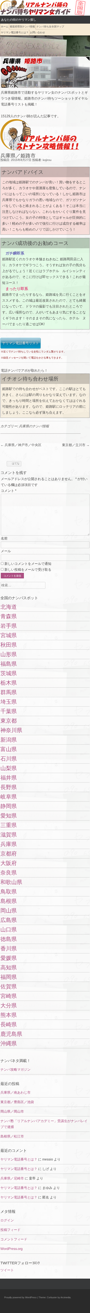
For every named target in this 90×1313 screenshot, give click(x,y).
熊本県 (8, 1015)
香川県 (8, 948)
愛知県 (8, 815)
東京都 (8, 721)
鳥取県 (8, 891)
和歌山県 (11, 882)
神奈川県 (11, 730)
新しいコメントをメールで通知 (27, 563)
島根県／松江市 (12, 1136)
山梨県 (8, 768)
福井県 (8, 778)
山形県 (8, 654)
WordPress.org (11, 1249)
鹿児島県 (11, 1034)
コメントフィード (13, 1239)
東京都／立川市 (76, 445)
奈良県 (8, 872)
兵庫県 (8, 844)
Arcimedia (65, 1297)
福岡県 (8, 977)
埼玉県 (8, 702)
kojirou (47, 160)
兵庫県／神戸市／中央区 (20, 445)
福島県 (8, 664)
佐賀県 (8, 986)
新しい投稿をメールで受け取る (27, 569)
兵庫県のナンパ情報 (34, 426)
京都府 (8, 853)
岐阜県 (8, 796)
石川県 (8, 759)
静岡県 (8, 806)
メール (6, 551)
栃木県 (8, 683)
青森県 (8, 616)
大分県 (8, 1005)
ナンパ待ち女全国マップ (50, 26)
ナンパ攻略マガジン (15, 1069)
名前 (4, 538)
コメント (8, 491)
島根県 (8, 901)
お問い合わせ (37, 32)
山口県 (8, 929)
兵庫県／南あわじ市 (15, 1092)
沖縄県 (8, 1043)
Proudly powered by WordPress (20, 1297)
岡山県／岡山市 (12, 1111)
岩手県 (8, 626)
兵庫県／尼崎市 (12, 1178)
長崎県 (8, 1024)
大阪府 (8, 863)
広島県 (8, 920)
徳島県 (8, 939)
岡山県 (8, 910)
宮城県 (8, 635)
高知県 (8, 967)
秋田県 (8, 645)
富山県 (8, 749)
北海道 (8, 607)
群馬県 (8, 692)
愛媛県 (8, 958)
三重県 (8, 825)
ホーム (4, 26)
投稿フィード (10, 1230)
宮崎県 (8, 996)
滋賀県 (8, 834)
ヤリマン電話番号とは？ (14, 32)
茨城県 (8, 673)
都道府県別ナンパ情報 (22, 26)
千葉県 (8, 711)
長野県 (8, 787)
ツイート (7, 1270)
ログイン (7, 1220)
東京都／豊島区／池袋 (17, 1102)
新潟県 (8, 740)
